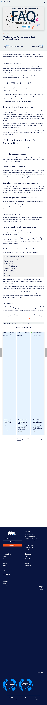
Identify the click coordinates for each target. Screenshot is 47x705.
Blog (3, 576)
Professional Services (29, 534)
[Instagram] (7, 538)
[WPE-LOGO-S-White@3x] (40, 629)
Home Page (27, 556)
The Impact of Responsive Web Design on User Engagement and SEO (8, 422)
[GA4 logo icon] (38, 481)
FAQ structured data (19, 318)
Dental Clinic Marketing (29, 545)
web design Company (29, 318)
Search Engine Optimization (30, 540)
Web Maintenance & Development (31, 538)
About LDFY (27, 558)
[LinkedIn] (9, 538)
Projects (4, 579)
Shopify (4, 561)
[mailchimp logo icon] (6, 481)
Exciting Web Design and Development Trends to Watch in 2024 (23, 422)
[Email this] (12, 323)
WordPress (5, 556)
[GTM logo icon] (17, 481)
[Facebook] (5, 538)
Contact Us (27, 561)
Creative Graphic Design (29, 549)
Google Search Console (7, 570)
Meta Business (5, 567)
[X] (11, 538)
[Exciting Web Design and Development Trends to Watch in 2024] (23, 375)
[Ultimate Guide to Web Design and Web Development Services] (37, 375)
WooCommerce (6, 558)
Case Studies (5, 581)
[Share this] (15, 323)
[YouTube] (3, 538)
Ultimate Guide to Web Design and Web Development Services (37, 422)
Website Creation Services (30, 536)
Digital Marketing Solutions (30, 543)
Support (4, 583)
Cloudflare (5, 563)
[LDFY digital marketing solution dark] (7, 2)
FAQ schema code (10, 318)
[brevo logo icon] (27, 481)
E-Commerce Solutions (29, 547)
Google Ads (5, 565)
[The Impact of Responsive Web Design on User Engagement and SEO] (9, 375)
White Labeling (28, 565)
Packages (27, 563)
